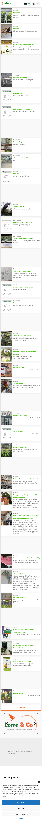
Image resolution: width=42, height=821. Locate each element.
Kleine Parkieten (17, 220)
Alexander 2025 (18, 206)
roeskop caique (18, 693)
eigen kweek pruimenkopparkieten (23, 44)
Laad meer (21, 707)
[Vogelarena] (6, 4)
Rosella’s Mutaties (18, 367)
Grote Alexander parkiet (20, 77)
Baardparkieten (17, 93)
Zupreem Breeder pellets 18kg (22, 661)
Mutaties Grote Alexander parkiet (23, 287)
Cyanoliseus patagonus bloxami (22, 271)
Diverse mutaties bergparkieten (22, 109)
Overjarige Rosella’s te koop (21, 222)
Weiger (21, 808)
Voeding (15, 627)
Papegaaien (16, 269)
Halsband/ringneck (19, 142)
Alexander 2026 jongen (20, 415)
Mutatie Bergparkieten (19, 597)
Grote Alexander (18, 431)
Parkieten (16, 173)
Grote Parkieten (17, 10)
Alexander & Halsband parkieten (22, 335)
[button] (39, 782)
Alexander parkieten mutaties (22, 158)
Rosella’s (16, 28)
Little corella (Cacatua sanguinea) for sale (25, 479)
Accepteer (21, 803)
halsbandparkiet (18, 303)
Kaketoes (15, 476)
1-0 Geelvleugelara (18, 383)
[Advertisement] (18, 64)
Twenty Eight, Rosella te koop (22, 238)
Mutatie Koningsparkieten (20, 447)
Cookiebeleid (19, 818)
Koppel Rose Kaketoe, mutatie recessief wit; (26, 558)
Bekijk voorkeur (21, 814)
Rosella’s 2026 (17, 12)
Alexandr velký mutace (20, 574)
